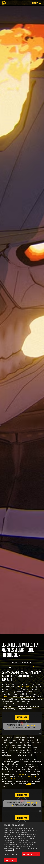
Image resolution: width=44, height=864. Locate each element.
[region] (22, 843)
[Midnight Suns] (4, 3)
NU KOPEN (35, 3)
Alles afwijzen (10, 860)
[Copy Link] (33, 667)
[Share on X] (15, 667)
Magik (12, 779)
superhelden (7, 696)
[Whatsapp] (24, 667)
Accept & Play (22, 717)
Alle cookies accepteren (31, 854)
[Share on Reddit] (10, 667)
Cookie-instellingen (10, 854)
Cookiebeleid (8, 850)
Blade (28, 784)
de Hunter (19, 774)
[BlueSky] (29, 667)
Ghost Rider (24, 687)
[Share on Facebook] (19, 667)
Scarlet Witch (30, 776)
